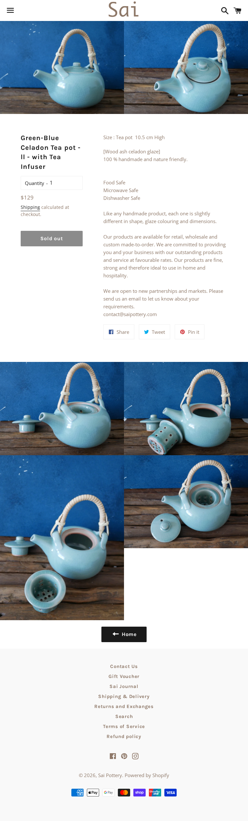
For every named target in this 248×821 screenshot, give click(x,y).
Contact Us (124, 666)
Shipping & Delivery (124, 696)
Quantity (34, 183)
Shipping (30, 207)
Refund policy (124, 736)
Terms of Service (124, 726)
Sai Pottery (110, 775)
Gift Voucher (124, 676)
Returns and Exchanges (124, 706)
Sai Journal (123, 686)
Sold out (51, 238)
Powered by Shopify (147, 775)
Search (124, 716)
